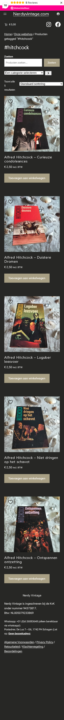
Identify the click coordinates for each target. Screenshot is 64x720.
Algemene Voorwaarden (19, 642)
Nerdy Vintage (32, 595)
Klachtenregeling (32, 646)
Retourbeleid (12, 646)
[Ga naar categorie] (48, 73)
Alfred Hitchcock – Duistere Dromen (27, 259)
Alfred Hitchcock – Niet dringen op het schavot (31, 460)
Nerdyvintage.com (31, 13)
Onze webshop (23, 34)
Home (8, 34)
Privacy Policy (44, 642)
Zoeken (8, 56)
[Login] (58, 14)
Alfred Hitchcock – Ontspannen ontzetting (30, 560)
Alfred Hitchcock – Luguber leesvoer (27, 359)
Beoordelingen (13, 651)
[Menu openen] (5, 14)
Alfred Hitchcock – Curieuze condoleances (28, 159)
